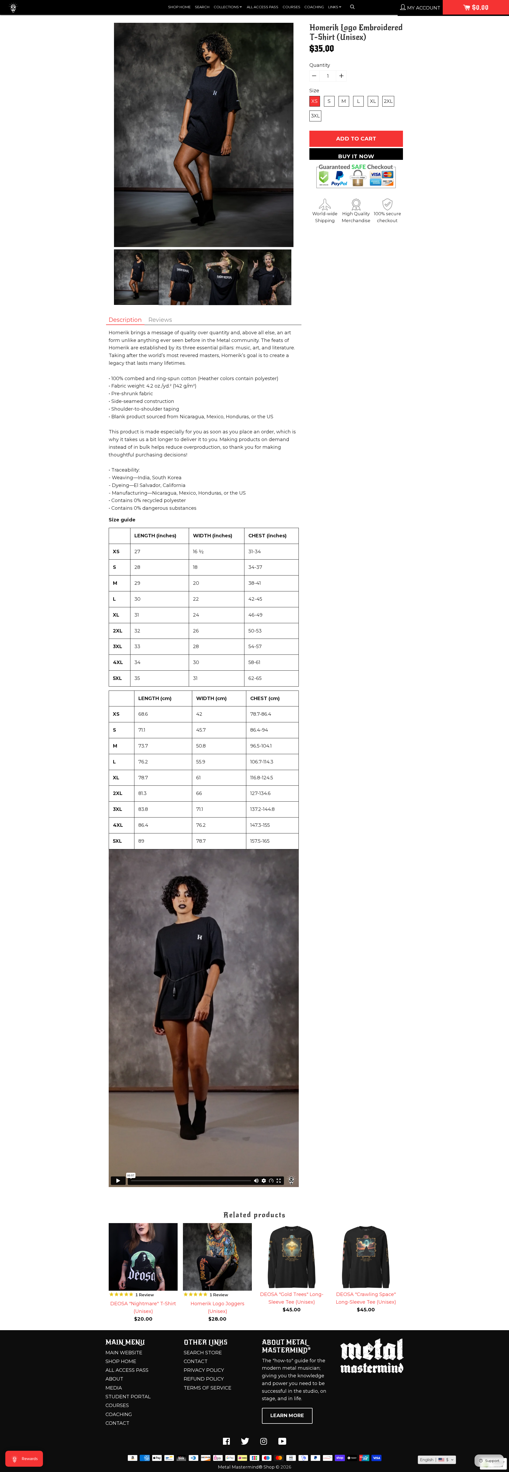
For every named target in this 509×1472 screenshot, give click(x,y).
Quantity (319, 65)
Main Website (124, 1353)
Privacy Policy (204, 1370)
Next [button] (287, 276)
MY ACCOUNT (423, 8)
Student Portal (128, 1397)
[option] (203, 136)
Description (125, 319)
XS (314, 101)
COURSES (291, 7)
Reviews (160, 319)
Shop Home (121, 1361)
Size (314, 91)
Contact (117, 1423)
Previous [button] (118, 276)
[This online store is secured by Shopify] (493, 1468)
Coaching (119, 1414)
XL (373, 101)
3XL (315, 116)
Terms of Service (207, 1388)
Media (114, 1388)
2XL (388, 101)
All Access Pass (127, 1370)
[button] (437, 1460)
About (114, 1379)
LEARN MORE (287, 1415)
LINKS (333, 7)
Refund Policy (204, 1379)
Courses (117, 1405)
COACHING (314, 7)
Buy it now (356, 156)
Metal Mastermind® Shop (246, 1467)
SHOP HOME (179, 7)
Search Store (203, 1353)
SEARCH (202, 7)
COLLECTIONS (226, 7)
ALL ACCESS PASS (262, 7)
